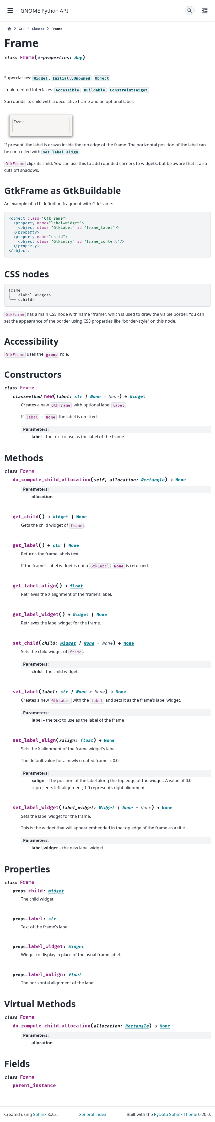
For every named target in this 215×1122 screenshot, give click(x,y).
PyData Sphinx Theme (175, 1114)
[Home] (9, 29)
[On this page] (205, 10)
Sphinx (39, 1114)
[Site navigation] (10, 10)
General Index (92, 1114)
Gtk (22, 28)
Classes (38, 28)
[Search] (190, 10)
